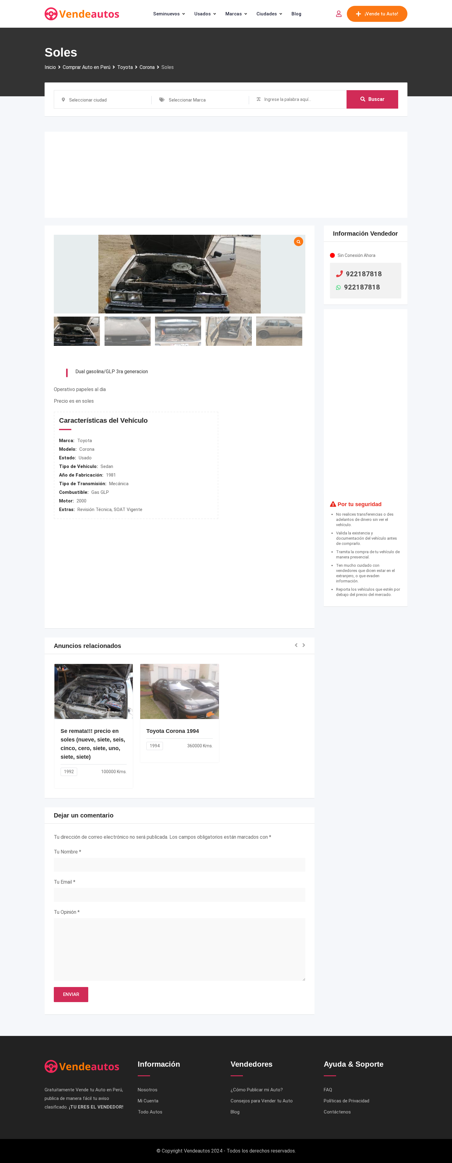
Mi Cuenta (148, 1101)
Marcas (233, 14)
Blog (296, 14)
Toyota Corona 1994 (172, 731)
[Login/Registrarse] (339, 14)
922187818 (364, 274)
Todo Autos (150, 1112)
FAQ (328, 1090)
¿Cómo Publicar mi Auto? (257, 1090)
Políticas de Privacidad (346, 1101)
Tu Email (64, 882)
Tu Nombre (67, 852)
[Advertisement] (226, 175)
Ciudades (266, 14)
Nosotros (147, 1090)
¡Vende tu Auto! (381, 14)
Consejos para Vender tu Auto (262, 1101)
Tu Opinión (67, 912)
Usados (202, 14)
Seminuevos (166, 14)
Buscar (376, 99)
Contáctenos (337, 1112)
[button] (296, 645)
